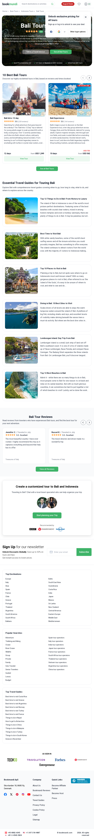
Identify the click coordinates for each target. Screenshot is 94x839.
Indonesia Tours (27, 11)
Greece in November (13, 739)
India (50, 593)
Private (8, 659)
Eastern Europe (54, 614)
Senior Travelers (12, 669)
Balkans (9, 621)
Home (4, 11)
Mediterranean (54, 621)
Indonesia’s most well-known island (55, 276)
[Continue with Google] (59, 32)
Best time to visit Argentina (16, 704)
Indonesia (62, 203)
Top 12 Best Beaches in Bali (53, 373)
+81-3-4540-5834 (15, 835)
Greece (8, 600)
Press (54, 798)
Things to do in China (14, 725)
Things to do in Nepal (14, 718)
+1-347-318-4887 (33, 833)
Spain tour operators (56, 638)
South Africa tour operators (59, 655)
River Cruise (10, 648)
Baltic (50, 579)
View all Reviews (47, 469)
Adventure (10, 638)
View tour (24, 159)
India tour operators (56, 645)
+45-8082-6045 (14, 833)
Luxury (8, 677)
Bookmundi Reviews (41, 790)
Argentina (9, 611)
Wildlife (8, 652)
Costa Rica (52, 589)
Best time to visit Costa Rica (16, 697)
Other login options (78, 32)
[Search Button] (52, 4)
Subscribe (84, 552)
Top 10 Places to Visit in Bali (53, 268)
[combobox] (37, 4)
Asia (7, 586)
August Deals (68, 4)
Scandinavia (53, 586)
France (8, 593)
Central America (54, 611)
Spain (8, 589)
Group (8, 655)
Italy (7, 582)
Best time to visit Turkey (15, 711)
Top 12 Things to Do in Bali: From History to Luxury (63, 199)
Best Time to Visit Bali (50, 234)
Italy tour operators (55, 641)
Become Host (58, 793)
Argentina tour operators (58, 666)
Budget (8, 680)
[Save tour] (4, 85)
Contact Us (37, 795)
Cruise (8, 645)
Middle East (52, 618)
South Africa (10, 618)
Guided (8, 673)
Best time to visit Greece (15, 700)
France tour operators (56, 652)
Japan (50, 596)
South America (11, 614)
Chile (7, 596)
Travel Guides (38, 800)
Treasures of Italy (12, 459)
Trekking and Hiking (13, 641)
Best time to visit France (15, 714)
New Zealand (53, 607)
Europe (8, 579)
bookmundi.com (65, 833)
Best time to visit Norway (15, 707)
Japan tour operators (56, 648)
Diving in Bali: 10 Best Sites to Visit (56, 303)
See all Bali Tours (61, 52)
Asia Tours (14, 11)
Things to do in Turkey (14, 732)
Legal (35, 815)
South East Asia (54, 582)
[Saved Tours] (79, 4)
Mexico (51, 600)
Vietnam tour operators (57, 662)
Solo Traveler (11, 666)
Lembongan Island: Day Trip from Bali (57, 338)
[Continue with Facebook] (51, 32)
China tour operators (56, 669)
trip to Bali (54, 273)
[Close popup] (85, 17)
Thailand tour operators (57, 659)
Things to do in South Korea (16, 735)
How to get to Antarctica (15, 721)
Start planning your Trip (47, 515)
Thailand (9, 607)
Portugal (9, 604)
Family (8, 662)
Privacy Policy (39, 805)
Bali (53, 203)
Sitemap (36, 820)
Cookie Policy (39, 810)
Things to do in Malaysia (15, 728)
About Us (37, 785)
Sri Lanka (52, 604)
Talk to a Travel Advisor (35, 52)
